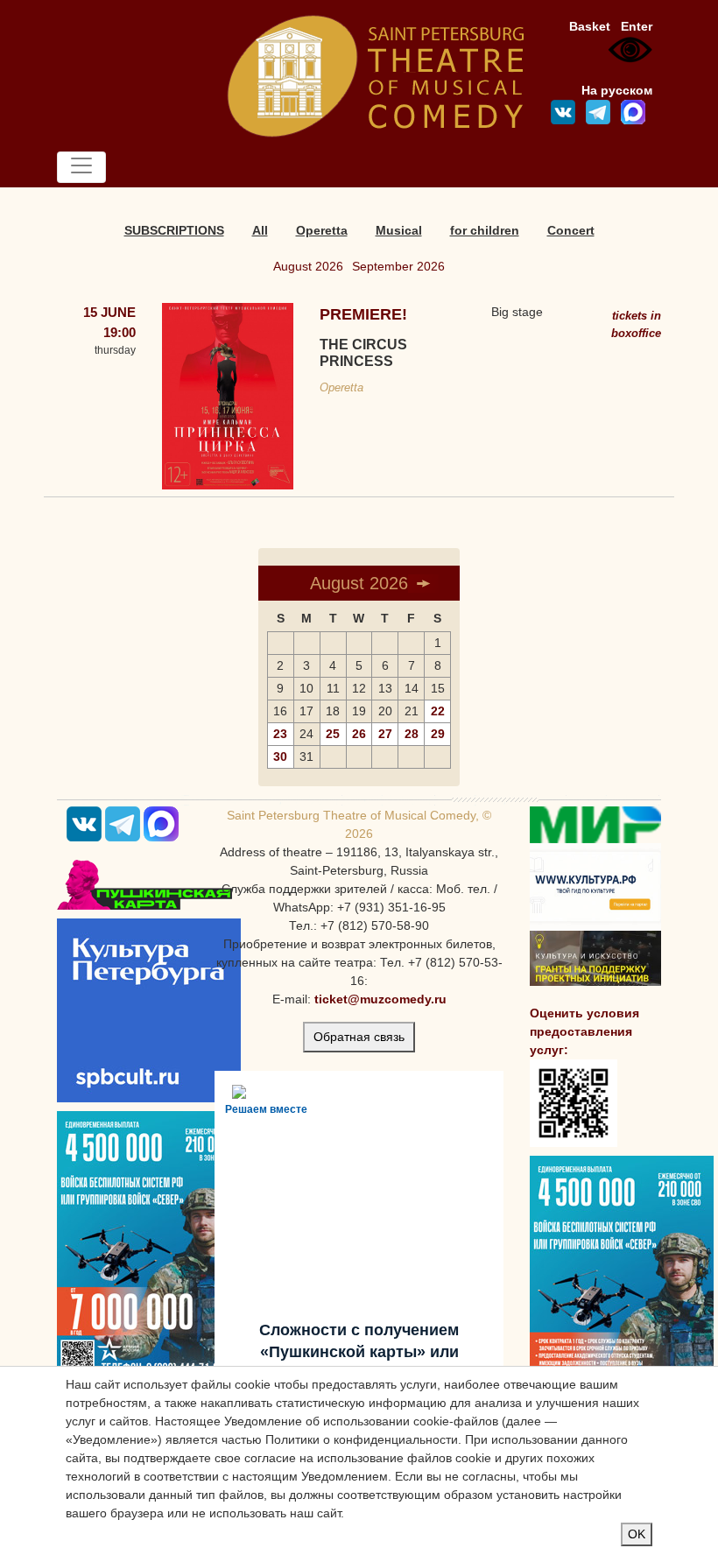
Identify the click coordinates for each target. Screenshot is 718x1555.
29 (438, 734)
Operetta (322, 230)
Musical (399, 230)
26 (359, 734)
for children (484, 230)
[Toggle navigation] (81, 167)
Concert (571, 230)
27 (385, 734)
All (260, 230)
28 (412, 734)
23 (280, 734)
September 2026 (398, 266)
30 (280, 756)
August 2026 (308, 266)
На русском (616, 90)
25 (333, 734)
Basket (589, 26)
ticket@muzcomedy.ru (380, 999)
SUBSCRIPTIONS (174, 230)
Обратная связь (359, 1037)
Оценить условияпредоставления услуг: (584, 1031)
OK (636, 1534)
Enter (636, 26)
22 (438, 711)
